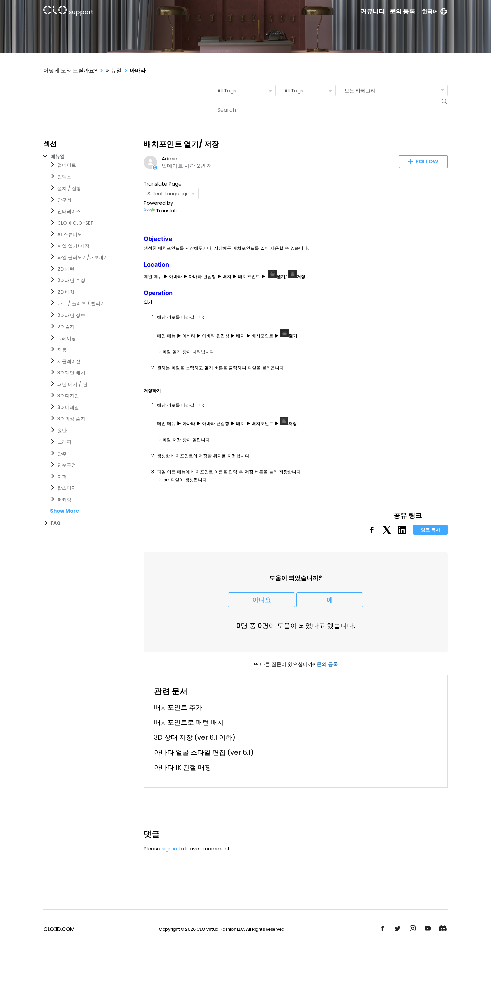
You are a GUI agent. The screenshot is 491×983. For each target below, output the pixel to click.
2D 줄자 (65, 326)
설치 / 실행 (69, 188)
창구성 (64, 200)
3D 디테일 (68, 407)
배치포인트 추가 (178, 707)
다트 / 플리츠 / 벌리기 (81, 303)
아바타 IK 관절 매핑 (182, 767)
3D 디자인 (68, 395)
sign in (169, 848)
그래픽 (64, 442)
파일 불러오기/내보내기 (82, 257)
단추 (62, 453)
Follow (427, 161)
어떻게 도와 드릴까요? (70, 70)
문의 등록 (402, 11)
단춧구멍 (66, 465)
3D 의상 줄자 (71, 418)
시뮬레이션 (69, 361)
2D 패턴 (65, 269)
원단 (62, 430)
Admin (169, 158)
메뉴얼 (114, 70)
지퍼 (62, 476)
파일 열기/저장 (73, 246)
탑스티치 (66, 488)
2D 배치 (65, 292)
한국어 (430, 11)
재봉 (62, 349)
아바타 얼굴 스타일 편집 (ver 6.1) (204, 752)
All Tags (226, 90)
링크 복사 (430, 529)
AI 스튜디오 (69, 234)
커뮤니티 (373, 11)
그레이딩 (66, 338)
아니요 (261, 599)
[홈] (68, 12)
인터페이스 (69, 211)
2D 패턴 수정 (71, 280)
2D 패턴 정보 (71, 315)
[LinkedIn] (402, 532)
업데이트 (66, 165)
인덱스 (64, 176)
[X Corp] (387, 532)
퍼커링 (64, 499)
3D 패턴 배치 (71, 372)
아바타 (138, 70)
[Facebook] (372, 532)
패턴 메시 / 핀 (72, 384)
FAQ (56, 523)
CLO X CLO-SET (75, 223)
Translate (168, 210)
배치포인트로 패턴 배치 (189, 722)
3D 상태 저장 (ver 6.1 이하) (194, 737)
